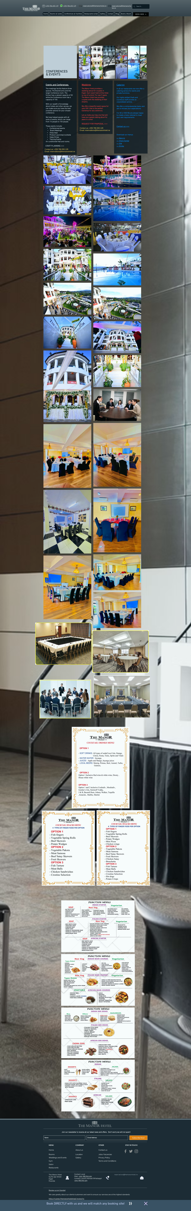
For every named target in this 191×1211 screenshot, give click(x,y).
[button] (145, 1203)
